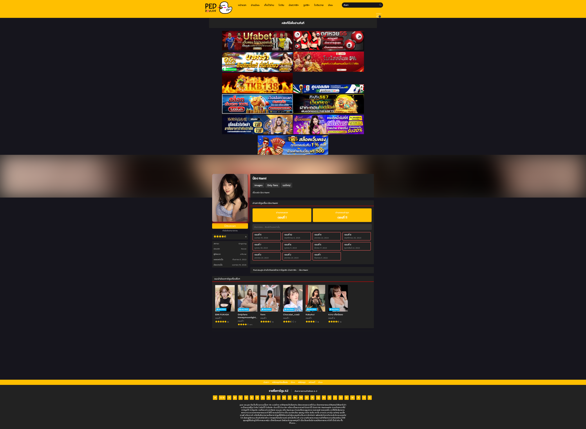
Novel (243, 248)
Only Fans (272, 185)
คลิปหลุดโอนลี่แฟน (280, 382)
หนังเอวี (312, 382)
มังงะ (293, 382)
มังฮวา (266, 382)
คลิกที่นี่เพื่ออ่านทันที (293, 23)
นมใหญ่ (286, 185)
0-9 (222, 397)
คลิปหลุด (302, 382)
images (258, 185)
